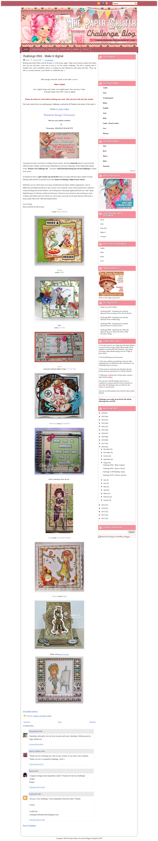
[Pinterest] (107, 4)
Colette (59, 209)
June (105, 483)
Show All (132, 170)
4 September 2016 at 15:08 (37, 819)
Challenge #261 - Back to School (114, 468)
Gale (104, 93)
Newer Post (27, 722)
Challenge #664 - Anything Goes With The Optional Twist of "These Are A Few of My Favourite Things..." (114, 332)
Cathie (105, 88)
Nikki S (102, 232)
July (105, 480)
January (106, 500)
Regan (31, 771)
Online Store (65, 49)
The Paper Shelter (72, 838)
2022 (103, 426)
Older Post (93, 722)
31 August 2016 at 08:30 (36, 744)
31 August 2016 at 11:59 (36, 764)
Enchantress (65, 423)
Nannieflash (33, 731)
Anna (102, 220)
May (105, 487)
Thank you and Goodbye (108, 307)
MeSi (105, 161)
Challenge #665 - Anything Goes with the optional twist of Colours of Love (114, 325)
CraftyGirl (33, 794)
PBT (100, 838)
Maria (105, 156)
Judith (102, 248)
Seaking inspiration (64, 654)
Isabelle (105, 108)
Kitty (105, 118)
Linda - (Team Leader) (111, 123)
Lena (50, 538)
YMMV (61, 272)
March (105, 493)
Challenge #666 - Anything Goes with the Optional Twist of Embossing (114, 318)
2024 (103, 420)
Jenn (104, 113)
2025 (103, 416)
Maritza (106, 133)
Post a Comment (29, 825)
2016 (103, 447)
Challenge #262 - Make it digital (43, 56)
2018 (103, 440)
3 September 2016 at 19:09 (37, 787)
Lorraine (103, 236)
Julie (102, 224)
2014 (103, 508)
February (106, 497)
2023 (103, 423)
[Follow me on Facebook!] (103, 4)
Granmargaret (108, 98)
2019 (103, 437)
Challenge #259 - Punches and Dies (115, 475)
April (105, 490)
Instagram (52, 49)
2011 (103, 518)
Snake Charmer (61, 212)
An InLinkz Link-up (30, 711)
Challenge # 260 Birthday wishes (114, 472)
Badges (76, 49)
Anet (104, 146)
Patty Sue (103, 228)
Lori (104, 128)
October (106, 456)
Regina (64, 596)
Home (26, 49)
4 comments (49, 60)
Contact (85, 49)
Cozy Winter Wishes (63, 538)
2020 (103, 433)
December (106, 449)
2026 (103, 413)
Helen (105, 103)
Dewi (104, 151)
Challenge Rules (38, 49)
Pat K (60, 367)
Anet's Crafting (35, 751)
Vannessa (52, 423)
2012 (103, 515)
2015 (103, 505)
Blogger (88, 838)
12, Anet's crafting (62, 109)
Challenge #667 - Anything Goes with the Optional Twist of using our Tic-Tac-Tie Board (115, 312)
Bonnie (59, 270)
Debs (102, 252)
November (107, 452)
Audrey (54, 596)
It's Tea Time (71, 369)
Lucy (102, 261)
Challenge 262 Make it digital (42, 716)
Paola (102, 256)
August (106, 463)
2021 (103, 430)
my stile (62, 328)
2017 (103, 443)
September (107, 459)
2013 (103, 512)
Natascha (106, 166)
